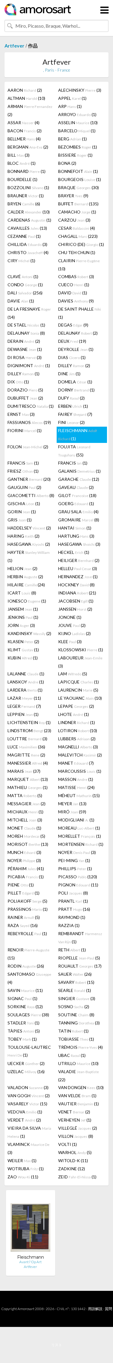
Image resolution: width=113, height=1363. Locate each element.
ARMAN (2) (30, 110)
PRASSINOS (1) (28, 909)
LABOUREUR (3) (80, 661)
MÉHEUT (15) (79, 795)
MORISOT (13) (28, 844)
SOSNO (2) (73, 1006)
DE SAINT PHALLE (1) (79, 313)
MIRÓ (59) (72, 811)
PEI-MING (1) (74, 860)
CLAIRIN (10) (79, 264)
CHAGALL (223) (78, 236)
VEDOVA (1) (25, 1111)
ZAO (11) (23, 1176)
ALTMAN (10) (26, 98)
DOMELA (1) (75, 381)
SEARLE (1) (74, 990)
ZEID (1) (77, 1176)
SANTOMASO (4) (29, 978)
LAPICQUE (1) (78, 681)
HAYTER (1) (29, 556)
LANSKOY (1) (26, 681)
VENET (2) (74, 1111)
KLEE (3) (70, 641)
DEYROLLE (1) (75, 349)
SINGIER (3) (76, 998)
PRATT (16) (74, 909)
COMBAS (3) (76, 276)
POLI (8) (73, 892)
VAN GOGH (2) (29, 1095)
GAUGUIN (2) (24, 487)
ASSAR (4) (23, 122)
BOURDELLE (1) (22, 179)
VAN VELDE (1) (77, 1095)
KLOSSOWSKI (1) (80, 649)
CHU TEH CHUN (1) (76, 252)
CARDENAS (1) (29, 220)
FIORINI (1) (25, 430)
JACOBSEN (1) (75, 600)
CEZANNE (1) (24, 236)
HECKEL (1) (73, 552)
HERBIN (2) (25, 576)
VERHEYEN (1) (74, 1119)
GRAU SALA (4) (78, 511)
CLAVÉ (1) (23, 276)
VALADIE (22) (78, 1075)
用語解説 (95, 1308)
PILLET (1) (23, 892)
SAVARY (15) (76, 982)
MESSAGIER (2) (27, 803)
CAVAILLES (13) (27, 228)
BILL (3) (19, 155)
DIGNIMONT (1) (29, 365)
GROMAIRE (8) (78, 519)
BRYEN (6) (24, 203)
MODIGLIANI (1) (76, 819)
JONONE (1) (69, 617)
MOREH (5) (26, 836)
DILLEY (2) (74, 365)
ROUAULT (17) (80, 966)
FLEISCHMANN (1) (77, 434)
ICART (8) (22, 592)
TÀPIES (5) (24, 1030)
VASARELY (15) (27, 1103)
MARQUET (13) (28, 779)
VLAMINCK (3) (28, 1148)
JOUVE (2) (72, 625)
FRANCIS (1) (23, 462)
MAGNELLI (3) (78, 746)
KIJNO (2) (74, 633)
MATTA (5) (25, 795)
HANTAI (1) (74, 527)
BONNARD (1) (27, 171)
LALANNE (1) (26, 673)
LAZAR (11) (24, 698)
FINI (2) (71, 422)
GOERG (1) (76, 503)
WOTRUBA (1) (26, 1168)
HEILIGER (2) (78, 560)
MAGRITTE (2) (26, 754)
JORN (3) (21, 625)
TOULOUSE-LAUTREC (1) (29, 1051)
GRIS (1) (20, 519)
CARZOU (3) (74, 220)
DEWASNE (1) (25, 349)
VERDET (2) (24, 1119)
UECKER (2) (26, 1063)
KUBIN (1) (23, 657)
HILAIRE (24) (26, 584)
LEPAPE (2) (76, 706)
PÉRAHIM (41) (26, 868)
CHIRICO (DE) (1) (81, 244)
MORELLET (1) (79, 836)
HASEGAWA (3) (79, 544)
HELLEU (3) (77, 568)
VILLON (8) (75, 1136)
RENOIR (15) (28, 953)
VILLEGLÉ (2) (77, 1128)
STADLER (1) (23, 1022)
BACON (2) (25, 130)
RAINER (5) (24, 917)
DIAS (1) (72, 357)
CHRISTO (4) (28, 252)
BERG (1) (72, 138)
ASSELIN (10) (78, 122)
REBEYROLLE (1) (27, 933)
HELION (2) (22, 568)
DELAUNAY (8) (26, 333)
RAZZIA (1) (69, 925)
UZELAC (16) (26, 1071)
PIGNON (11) (78, 884)
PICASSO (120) (77, 876)
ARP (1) (70, 106)
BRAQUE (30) (78, 187)
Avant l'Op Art (30, 1262)
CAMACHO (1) (77, 211)
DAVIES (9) (76, 300)
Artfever (14, 45)
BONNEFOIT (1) (78, 171)
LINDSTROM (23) (29, 730)
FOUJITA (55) (74, 450)
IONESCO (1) (27, 600)
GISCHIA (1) (24, 503)
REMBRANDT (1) (80, 937)
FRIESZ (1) (23, 471)
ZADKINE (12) (71, 1168)
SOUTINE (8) (76, 1014)
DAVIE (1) (21, 300)
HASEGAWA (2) (29, 544)
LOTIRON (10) (77, 730)
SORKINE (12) (25, 1006)
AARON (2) (25, 90)
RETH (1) (72, 949)
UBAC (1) (72, 1055)
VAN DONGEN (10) (81, 1087)
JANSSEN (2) (75, 609)
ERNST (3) (21, 414)
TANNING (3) (79, 1022)
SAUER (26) (75, 974)
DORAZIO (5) (25, 389)
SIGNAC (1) (22, 998)
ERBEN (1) (73, 406)
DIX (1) (18, 381)
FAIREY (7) (75, 414)
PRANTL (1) (73, 901)
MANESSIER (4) (28, 763)
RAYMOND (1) (71, 917)
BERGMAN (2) (28, 146)
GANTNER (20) (29, 479)
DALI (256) (25, 292)
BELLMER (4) (24, 138)
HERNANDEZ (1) (78, 576)
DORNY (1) (76, 389)
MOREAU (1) (79, 827)
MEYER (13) (72, 803)
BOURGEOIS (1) (79, 179)
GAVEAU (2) (76, 487)
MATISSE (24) (76, 787)
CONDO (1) (25, 284)
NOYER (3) (77, 852)
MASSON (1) (75, 779)
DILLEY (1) (23, 373)
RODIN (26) (26, 966)
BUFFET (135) (78, 203)
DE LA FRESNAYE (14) (29, 313)
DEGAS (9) (73, 324)
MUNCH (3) (24, 852)
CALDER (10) (29, 211)
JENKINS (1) (23, 617)
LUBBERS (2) (77, 738)
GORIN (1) (22, 511)
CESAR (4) (76, 228)
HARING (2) (23, 536)
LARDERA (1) (25, 689)
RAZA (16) (23, 925)
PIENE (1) (21, 884)
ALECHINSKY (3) (79, 90)
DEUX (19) (72, 341)
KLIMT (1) (23, 649)
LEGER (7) (24, 706)
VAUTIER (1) (78, 1103)
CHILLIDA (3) (27, 244)
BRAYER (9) (73, 195)
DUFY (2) (71, 398)
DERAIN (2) (24, 341)
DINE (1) (69, 373)
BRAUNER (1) (26, 195)
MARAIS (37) (24, 771)
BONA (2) (67, 163)
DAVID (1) (72, 292)
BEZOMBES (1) (77, 146)
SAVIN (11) (25, 990)
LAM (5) (72, 673)
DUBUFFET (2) (25, 398)
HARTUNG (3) (76, 536)
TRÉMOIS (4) (80, 1047)
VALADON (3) (28, 1087)
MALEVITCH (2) (80, 754)
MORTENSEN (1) (80, 844)
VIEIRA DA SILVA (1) (29, 1132)
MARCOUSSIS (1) (79, 771)
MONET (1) (24, 827)
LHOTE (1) (73, 714)
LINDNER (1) (76, 722)
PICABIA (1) (26, 876)
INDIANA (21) (77, 592)
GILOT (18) (77, 495)
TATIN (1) (73, 1030)
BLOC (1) (22, 163)
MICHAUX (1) (25, 811)
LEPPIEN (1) (23, 714)
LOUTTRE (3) (27, 738)
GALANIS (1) (79, 471)
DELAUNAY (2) (78, 333)
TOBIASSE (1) (76, 1039)
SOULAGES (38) (28, 1014)
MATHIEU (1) (28, 787)
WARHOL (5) (75, 1152)
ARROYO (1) (77, 114)
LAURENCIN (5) (78, 689)
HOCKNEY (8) (76, 584)
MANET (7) (76, 763)
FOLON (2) (28, 446)
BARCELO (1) (77, 130)
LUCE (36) (26, 746)
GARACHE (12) (78, 479)
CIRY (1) (21, 260)
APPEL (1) (72, 98)
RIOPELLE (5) (79, 957)
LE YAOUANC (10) (80, 698)
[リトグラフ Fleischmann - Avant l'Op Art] (30, 1224)
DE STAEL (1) (26, 324)
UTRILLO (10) (78, 1063)
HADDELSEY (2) (29, 527)
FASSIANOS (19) (29, 422)
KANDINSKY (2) (29, 633)
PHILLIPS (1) (75, 868)
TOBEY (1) (22, 1039)
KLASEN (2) (23, 641)
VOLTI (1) (67, 1144)
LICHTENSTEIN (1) (29, 722)
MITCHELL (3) (25, 819)
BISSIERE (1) (75, 155)
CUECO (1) (73, 284)
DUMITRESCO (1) (31, 406)
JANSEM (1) (23, 609)
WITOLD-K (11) (73, 1160)
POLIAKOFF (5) (27, 901)
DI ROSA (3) (25, 357)
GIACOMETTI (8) (31, 495)
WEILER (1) (22, 1160)
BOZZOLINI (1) (28, 187)
